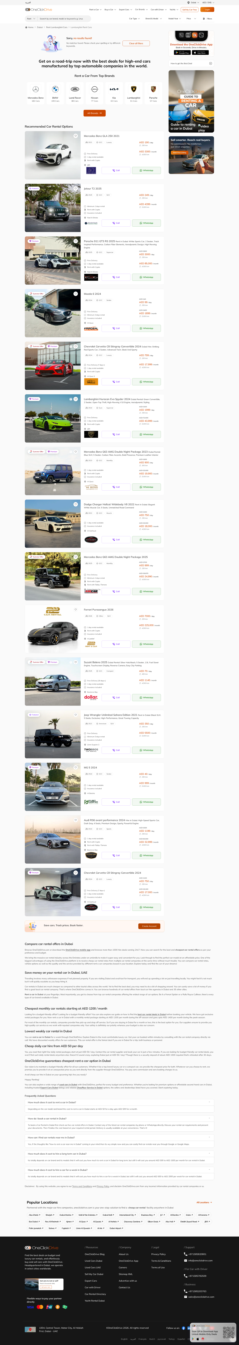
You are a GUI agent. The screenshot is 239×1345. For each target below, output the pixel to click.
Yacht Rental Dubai (95, 1300)
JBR (206, 1221)
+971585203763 (197, 1291)
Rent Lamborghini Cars (56, 27)
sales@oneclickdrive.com (201, 1296)
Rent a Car (94, 9)
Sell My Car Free (189, 9)
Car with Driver (93, 1287)
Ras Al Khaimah (52, 1221)
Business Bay (147, 1215)
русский (162, 1339)
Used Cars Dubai (93, 1260)
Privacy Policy (103, 1186)
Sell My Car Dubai (94, 1274)
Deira (188, 1215)
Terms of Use (158, 1267)
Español (181, 1339)
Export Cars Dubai (49, 1087)
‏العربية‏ (133, 1339)
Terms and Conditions (82, 1186)
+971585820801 (197, 1254)
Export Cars (124, 9)
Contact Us (124, 1287)
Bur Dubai (33, 1221)
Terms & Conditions (161, 1260)
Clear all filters (136, 43)
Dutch (152, 1339)
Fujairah (65, 1228)
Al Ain (99, 1228)
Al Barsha (174, 1215)
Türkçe (172, 1339)
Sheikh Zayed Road (188, 1221)
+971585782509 (197, 1276)
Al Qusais (97, 1221)
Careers (123, 1267)
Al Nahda (112, 1221)
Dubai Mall (107, 1215)
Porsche (153, 99)
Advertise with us (128, 1280)
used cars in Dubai (68, 1084)
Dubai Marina (65, 1215)
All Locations (203, 1202)
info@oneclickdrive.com (200, 1260)
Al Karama (202, 1215)
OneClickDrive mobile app (78, 950)
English (124, 1339)
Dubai (40, 27)
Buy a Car (109, 9)
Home (30, 27)
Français (143, 1339)
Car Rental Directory (95, 1294)
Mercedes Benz (36, 99)
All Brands (92, 113)
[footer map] (30, 1329)
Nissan (94, 99)
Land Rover (75, 99)
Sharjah (49, 1215)
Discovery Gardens (132, 1221)
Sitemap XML (126, 1274)
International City (126, 1215)
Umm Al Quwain (83, 1228)
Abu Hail (169, 1221)
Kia (114, 99)
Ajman (69, 1221)
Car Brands (140, 9)
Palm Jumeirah (35, 1228)
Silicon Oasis (153, 1221)
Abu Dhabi (33, 1215)
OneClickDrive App (128, 1260)
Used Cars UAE (93, 1267)
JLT (161, 1215)
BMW (55, 99)
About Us (123, 1254)
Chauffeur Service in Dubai (90, 1087)
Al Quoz (82, 1221)
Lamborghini (133, 99)
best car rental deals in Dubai (152, 1014)
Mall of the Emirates (87, 1215)
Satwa (51, 1228)
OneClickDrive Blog (95, 1254)
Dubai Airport (115, 1228)
